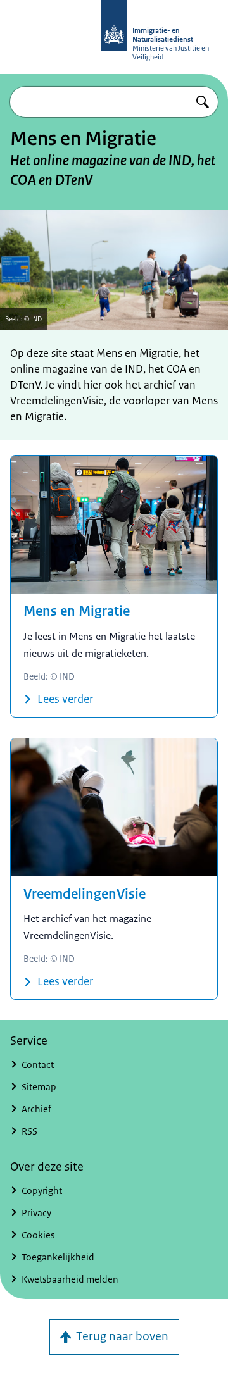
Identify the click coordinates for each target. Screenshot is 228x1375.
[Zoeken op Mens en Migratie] (202, 102)
